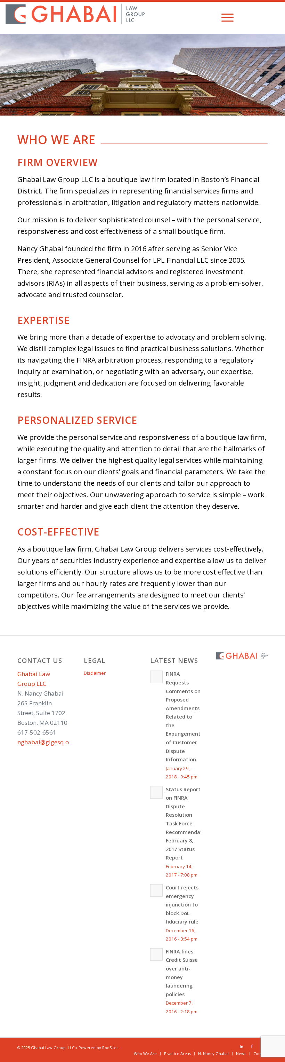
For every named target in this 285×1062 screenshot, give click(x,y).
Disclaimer (95, 673)
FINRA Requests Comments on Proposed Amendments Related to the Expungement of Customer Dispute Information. (183, 717)
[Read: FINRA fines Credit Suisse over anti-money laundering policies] (156, 954)
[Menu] (224, 17)
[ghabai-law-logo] (75, 17)
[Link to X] (274, 18)
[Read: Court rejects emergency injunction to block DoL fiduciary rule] (156, 890)
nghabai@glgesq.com (47, 742)
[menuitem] (224, 17)
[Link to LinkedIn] (253, 18)
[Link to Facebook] (264, 18)
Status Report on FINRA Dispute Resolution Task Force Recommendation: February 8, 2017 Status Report (189, 823)
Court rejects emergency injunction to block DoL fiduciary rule (182, 904)
